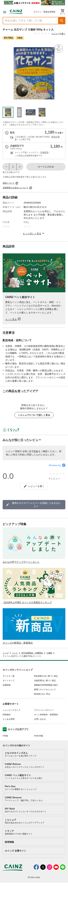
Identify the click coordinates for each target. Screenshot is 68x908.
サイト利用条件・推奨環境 (46, 714)
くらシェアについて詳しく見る (34, 415)
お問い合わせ (40, 719)
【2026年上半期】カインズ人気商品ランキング (27, 602)
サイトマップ (9, 680)
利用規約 (7, 714)
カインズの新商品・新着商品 (18, 642)
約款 (36, 451)
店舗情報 (7, 685)
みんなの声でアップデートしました (21, 562)
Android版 (38, 736)
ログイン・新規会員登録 (44, 12)
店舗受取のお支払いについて (15, 188)
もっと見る (11, 319)
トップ (6, 653)
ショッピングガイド (11, 710)
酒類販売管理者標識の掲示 (46, 685)
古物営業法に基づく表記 (45, 680)
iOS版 (5, 736)
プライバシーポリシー (44, 710)
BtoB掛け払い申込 (42, 694)
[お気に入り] (58, 48)
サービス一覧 (9, 676)
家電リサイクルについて (45, 689)
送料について (9, 183)
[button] (61, 20)
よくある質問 (9, 719)
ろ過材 (49, 653)
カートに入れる (46, 166)
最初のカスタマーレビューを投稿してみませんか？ (36, 505)
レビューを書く (58, 33)
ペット (15, 653)
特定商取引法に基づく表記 (46, 676)
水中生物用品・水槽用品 (32, 653)
